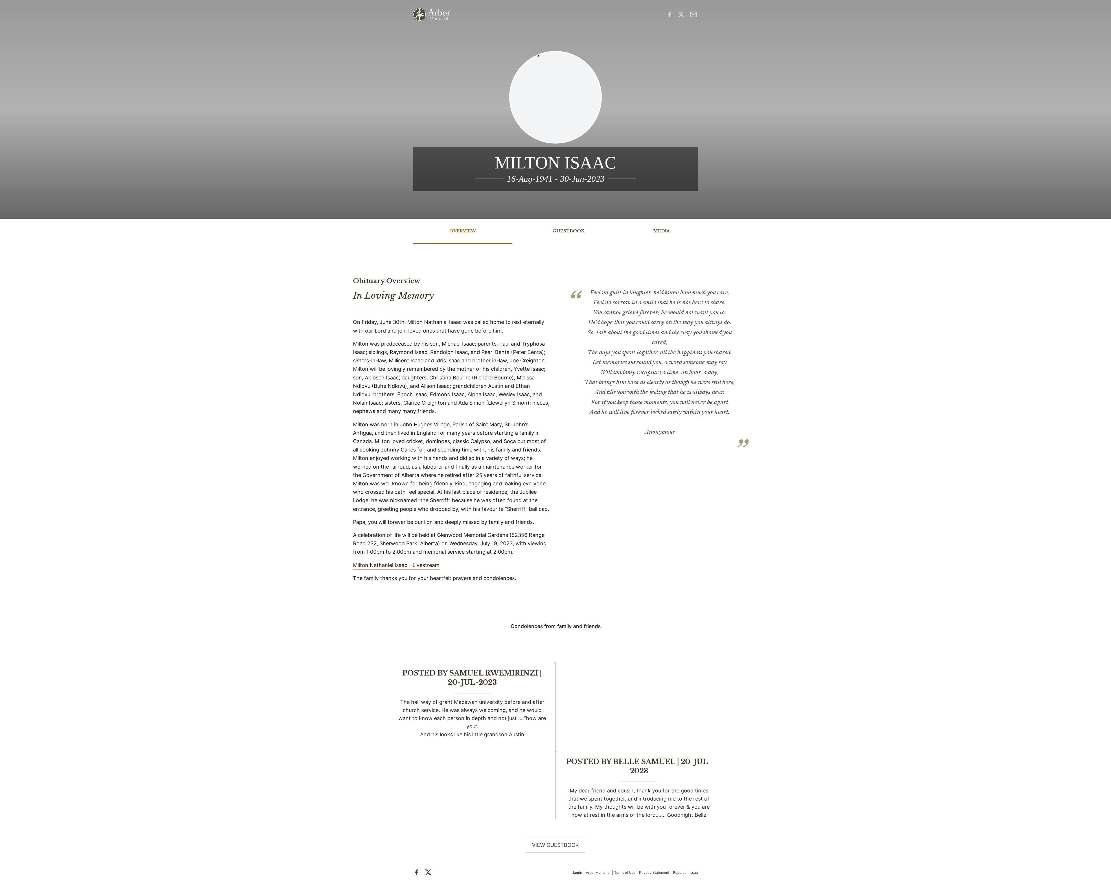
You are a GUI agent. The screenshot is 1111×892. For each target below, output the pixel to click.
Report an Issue (685, 872)
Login (577, 872)
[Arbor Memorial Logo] (431, 14)
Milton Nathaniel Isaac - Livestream (396, 565)
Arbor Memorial (598, 872)
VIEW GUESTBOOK (555, 845)
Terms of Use (624, 872)
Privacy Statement (654, 872)
